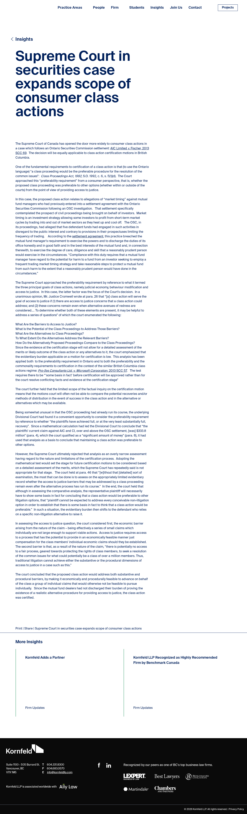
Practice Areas (70, 7)
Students (136, 7)
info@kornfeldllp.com (60, 772)
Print (18, 628)
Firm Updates (35, 708)
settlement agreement (87, 236)
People (99, 7)
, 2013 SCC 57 (82, 370)
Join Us (176, 7)
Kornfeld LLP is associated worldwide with (31, 786)
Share (28, 628)
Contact (195, 7)
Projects (228, 7)
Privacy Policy (236, 809)
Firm (114, 7)
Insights (157, 7)
